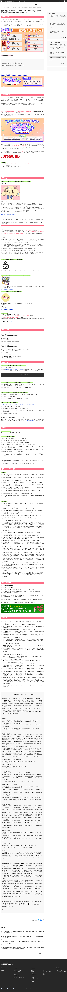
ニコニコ (7, 214)
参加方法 (11, 369)
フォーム (4, 367)
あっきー (8, 97)
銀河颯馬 (15, 99)
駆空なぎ (5, 99)
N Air (32, 980)
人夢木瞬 (4, 103)
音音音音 (39, 97)
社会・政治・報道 (17, 971)
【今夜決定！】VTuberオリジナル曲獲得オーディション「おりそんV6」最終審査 (17, 404)
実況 (19, 1)
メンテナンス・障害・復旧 (61, 971)
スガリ (26, 100)
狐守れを (30, 99)
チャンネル (12, 1)
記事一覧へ (41, 953)
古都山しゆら (35, 99)
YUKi (18, 104)
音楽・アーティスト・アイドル (19, 973)
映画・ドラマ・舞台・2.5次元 (19, 977)
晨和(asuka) (3, 97)
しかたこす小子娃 (9, 100)
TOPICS (2, 970)
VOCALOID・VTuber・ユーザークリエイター (12, 7)
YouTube (13, 214)
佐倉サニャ (41, 99)
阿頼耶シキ (18, 97)
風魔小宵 (29, 103)
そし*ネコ (31, 100)
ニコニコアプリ (34, 974)
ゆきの (21, 104)
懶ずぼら (14, 104)
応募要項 (7, 369)
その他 (15, 978)
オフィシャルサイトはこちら (7, 288)
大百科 (16, 1)
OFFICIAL (3, 214)
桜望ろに (3, 100)
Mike (4, 104)
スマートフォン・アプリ (47, 971)
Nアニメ (21, 1)
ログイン (60, 1)
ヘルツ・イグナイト (36, 103)
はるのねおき (15, 103)
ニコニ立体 (33, 981)
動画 (3, 1)
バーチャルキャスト (34, 978)
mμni (7, 104)
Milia (10, 104)
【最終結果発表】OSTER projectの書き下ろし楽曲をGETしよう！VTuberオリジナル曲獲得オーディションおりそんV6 (42, 7)
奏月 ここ (10, 99)
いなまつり (28, 97)
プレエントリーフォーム (8, 474)
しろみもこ (22, 100)
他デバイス (45, 973)
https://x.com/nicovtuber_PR (13, 168)
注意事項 (16, 369)
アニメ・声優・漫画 (17, 970)
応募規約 (21, 369)
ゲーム (15, 974)
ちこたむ (35, 100)
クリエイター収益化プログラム (30, 420)
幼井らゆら (34, 97)
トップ (2, 7)
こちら (10, 321)
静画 (6, 1)
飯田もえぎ (20, 103)
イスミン (23, 97)
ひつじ (25, 103)
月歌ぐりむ (25, 99)
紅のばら (20, 99)
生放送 (8, 1)
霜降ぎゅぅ (16, 100)
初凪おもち (9, 103)
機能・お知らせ (59, 970)
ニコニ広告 (45, 970)
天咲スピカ (13, 97)
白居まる (25, 104)
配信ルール (4, 398)
